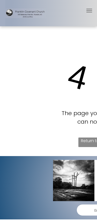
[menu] (89, 10)
